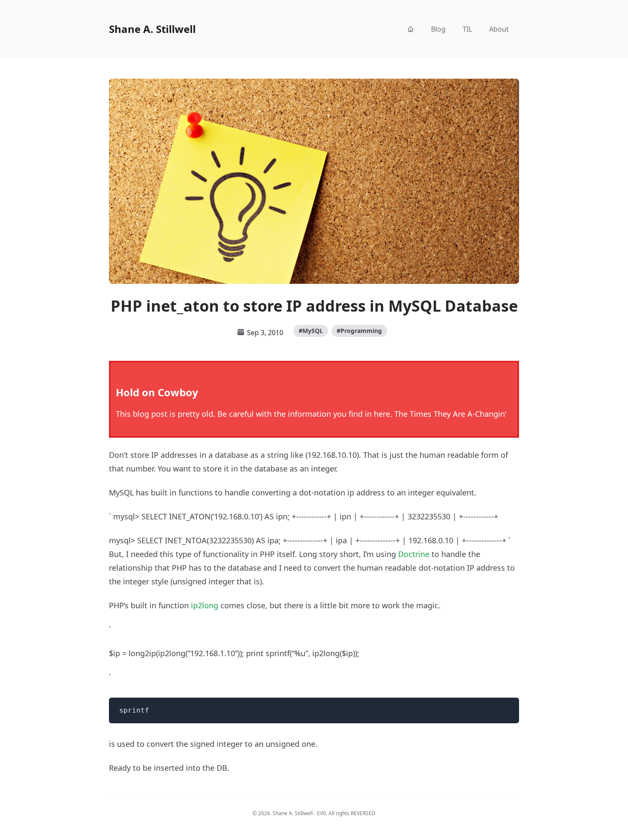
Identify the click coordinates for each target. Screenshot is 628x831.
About (499, 29)
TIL (467, 29)
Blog (438, 29)
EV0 (321, 813)
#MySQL (311, 331)
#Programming (359, 331)
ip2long (204, 605)
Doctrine (413, 554)
